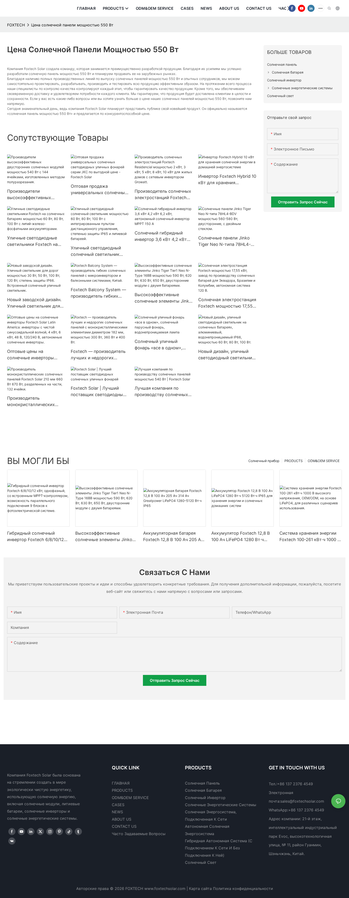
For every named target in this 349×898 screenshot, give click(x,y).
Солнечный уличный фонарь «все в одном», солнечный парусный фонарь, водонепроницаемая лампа (163, 345)
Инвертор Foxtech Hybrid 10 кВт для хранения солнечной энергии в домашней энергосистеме (227, 180)
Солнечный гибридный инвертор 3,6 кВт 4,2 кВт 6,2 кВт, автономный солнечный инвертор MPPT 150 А (163, 236)
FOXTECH (16, 25)
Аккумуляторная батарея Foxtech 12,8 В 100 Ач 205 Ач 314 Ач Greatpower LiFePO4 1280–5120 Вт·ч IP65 (173, 537)
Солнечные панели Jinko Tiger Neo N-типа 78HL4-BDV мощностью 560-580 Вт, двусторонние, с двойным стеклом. (225, 241)
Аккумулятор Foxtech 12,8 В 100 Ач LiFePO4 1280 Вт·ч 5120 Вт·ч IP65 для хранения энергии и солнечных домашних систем (241, 537)
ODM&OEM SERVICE (324, 461)
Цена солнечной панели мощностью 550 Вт (72, 25)
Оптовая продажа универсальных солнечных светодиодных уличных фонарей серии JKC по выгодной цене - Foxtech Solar (99, 190)
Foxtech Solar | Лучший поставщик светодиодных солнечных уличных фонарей (98, 392)
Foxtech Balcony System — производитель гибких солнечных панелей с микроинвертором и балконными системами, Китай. (98, 293)
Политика (222, 888)
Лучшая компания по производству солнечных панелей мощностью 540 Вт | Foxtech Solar (161, 392)
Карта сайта (200, 888)
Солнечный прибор (263, 461)
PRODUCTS (293, 461)
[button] (288, 8)
